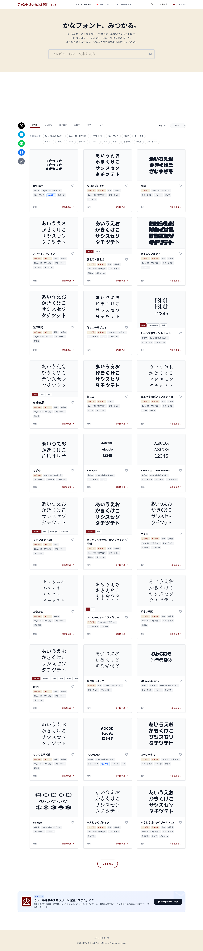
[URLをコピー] (21, 161)
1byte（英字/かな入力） (52, 191)
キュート (158, 195)
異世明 (98, 251)
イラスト (102, 125)
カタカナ (63, 125)
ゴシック (90, 532)
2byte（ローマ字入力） (97, 195)
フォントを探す (160, 4)
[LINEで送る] (21, 143)
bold (61, 678)
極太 (49, 394)
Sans (143, 325)
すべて (34, 125)
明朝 (98, 532)
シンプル (37, 267)
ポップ (167, 195)
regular (36, 678)
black (77, 678)
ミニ (123, 764)
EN (184, 4)
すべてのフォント (83, 4)
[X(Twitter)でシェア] (21, 125)
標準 (35, 394)
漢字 (89, 125)
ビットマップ (39, 195)
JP (174, 4)
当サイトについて (101, 938)
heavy (69, 678)
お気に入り (104, 4)
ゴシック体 (92, 199)
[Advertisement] (101, 92)
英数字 (77, 125)
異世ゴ (90, 251)
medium (45, 678)
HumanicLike (153, 325)
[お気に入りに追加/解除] (72, 185)
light (54, 678)
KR (179, 4)
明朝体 (90, 273)
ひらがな (48, 125)
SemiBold (64, 532)
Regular (36, 532)
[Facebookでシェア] (21, 152)
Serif (163, 325)
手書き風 (51, 480)
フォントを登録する (123, 4)
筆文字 (36, 416)
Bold (44, 532)
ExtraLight (53, 532)
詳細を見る (67, 207)
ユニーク (61, 195)
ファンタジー (160, 342)
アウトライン (114, 195)
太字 (42, 394)
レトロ (144, 410)
